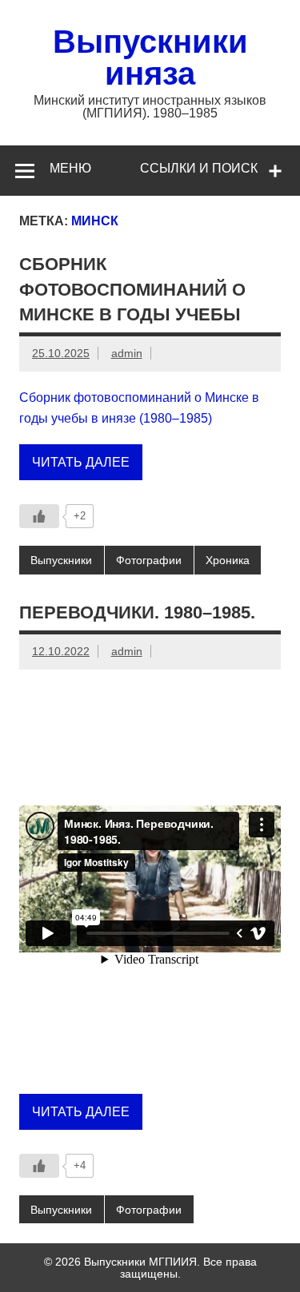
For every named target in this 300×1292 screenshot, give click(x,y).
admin (126, 353)
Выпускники (61, 560)
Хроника (228, 560)
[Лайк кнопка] (39, 516)
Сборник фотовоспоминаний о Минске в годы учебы (132, 289)
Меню (70, 168)
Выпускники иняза (150, 57)
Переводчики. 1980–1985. (137, 612)
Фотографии (149, 560)
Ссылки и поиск (199, 168)
